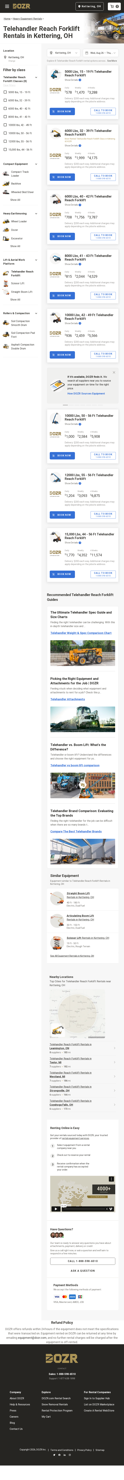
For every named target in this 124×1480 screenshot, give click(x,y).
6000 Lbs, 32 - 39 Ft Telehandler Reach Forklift (88, 132)
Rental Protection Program (57, 1410)
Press (13, 1410)
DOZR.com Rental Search (56, 1398)
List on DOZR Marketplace (99, 1404)
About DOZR (17, 1398)
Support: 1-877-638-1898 (62, 1378)
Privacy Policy (84, 1450)
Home (7, 18)
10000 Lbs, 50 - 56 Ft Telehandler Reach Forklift (89, 417)
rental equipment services (75, 1138)
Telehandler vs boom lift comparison (74, 765)
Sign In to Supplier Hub (97, 1398)
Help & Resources (20, 1404)
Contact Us (16, 1428)
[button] (20, 81)
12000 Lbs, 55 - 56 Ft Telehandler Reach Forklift (89, 477)
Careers (14, 1416)
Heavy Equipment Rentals (27, 18)
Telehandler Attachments (67, 699)
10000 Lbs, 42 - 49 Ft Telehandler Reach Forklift (89, 317)
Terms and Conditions (61, 1450)
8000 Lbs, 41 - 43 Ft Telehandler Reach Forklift (88, 257)
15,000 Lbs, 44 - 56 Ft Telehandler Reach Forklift (89, 536)
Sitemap (100, 1450)
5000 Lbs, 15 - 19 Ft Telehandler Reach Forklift (88, 73)
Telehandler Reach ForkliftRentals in (71, 1046)
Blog (12, 1422)
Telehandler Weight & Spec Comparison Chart (81, 633)
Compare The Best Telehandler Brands (76, 831)
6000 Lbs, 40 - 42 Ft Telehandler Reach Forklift (88, 198)
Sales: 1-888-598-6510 (62, 1374)
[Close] (114, 372)
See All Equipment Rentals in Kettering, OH (72, 956)
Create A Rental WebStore (99, 1410)
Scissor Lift (88, 937)
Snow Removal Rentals (55, 1404)
